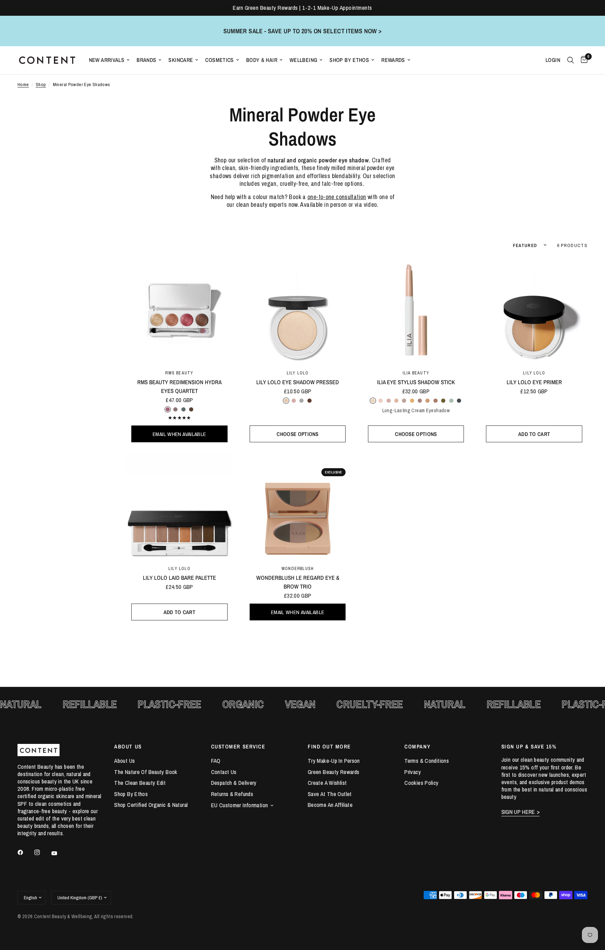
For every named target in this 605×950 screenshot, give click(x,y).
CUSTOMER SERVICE (238, 746)
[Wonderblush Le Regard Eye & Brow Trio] (297, 506)
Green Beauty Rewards (333, 772)
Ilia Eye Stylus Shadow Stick (416, 382)
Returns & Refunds (232, 794)
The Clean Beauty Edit (140, 783)
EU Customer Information (239, 805)
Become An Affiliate (330, 805)
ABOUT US (127, 746)
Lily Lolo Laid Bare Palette (179, 578)
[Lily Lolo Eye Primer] (534, 310)
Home (23, 84)
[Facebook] (25, 852)
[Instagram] (42, 852)
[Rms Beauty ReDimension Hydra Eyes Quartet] (179, 310)
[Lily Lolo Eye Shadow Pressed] (297, 310)
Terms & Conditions (426, 761)
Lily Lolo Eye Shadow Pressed (297, 382)
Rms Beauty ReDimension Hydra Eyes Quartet (179, 386)
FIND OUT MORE (329, 746)
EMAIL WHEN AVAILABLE (179, 434)
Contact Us (224, 772)
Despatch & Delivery (234, 783)
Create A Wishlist (327, 783)
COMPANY (417, 746)
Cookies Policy (421, 783)
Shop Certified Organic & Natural (151, 805)
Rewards (393, 60)
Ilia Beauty (416, 373)
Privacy (412, 772)
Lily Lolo (298, 373)
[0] (582, 60)
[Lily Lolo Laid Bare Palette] (179, 506)
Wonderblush (297, 568)
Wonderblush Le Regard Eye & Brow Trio (297, 582)
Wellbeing (303, 60)
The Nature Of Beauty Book (145, 772)
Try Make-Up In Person (334, 761)
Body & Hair (261, 60)
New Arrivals (107, 60)
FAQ (216, 761)
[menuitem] (109, 60)
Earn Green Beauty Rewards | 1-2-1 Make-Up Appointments (302, 8)
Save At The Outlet (330, 794)
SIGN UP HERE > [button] (520, 812)
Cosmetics (219, 60)
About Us (124, 761)
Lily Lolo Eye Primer (534, 382)
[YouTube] (59, 853)
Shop (41, 84)
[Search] (570, 60)
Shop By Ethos (349, 60)
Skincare (180, 60)
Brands (146, 60)
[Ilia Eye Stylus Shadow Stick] (416, 310)
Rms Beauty (179, 373)
